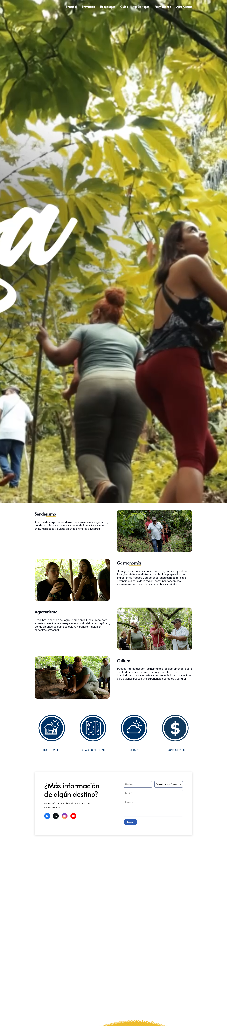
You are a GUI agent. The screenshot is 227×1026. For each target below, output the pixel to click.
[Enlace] (52, 733)
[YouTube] (73, 816)
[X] (56, 816)
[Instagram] (65, 816)
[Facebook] (47, 816)
